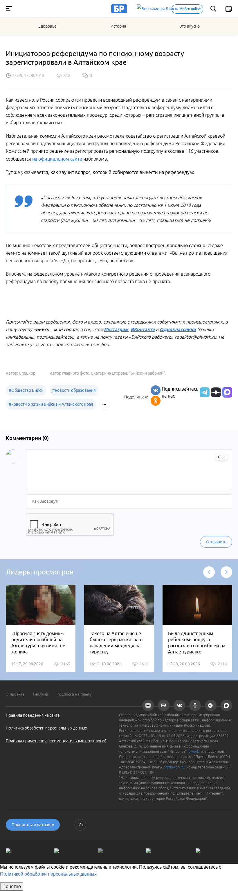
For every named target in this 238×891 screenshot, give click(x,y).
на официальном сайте (57, 158)
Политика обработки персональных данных (46, 728)
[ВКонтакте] (156, 390)
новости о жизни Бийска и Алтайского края (51, 404)
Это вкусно (190, 26)
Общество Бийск (26, 390)
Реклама (40, 694)
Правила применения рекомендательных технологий (56, 741)
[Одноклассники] (156, 401)
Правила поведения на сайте (33, 715)
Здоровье (47, 26)
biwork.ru (195, 751)
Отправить (216, 542)
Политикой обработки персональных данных (48, 874)
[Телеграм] (204, 392)
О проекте (15, 694)
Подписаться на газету (33, 824)
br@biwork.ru (174, 767)
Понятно (11, 886)
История (118, 26)
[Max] (227, 392)
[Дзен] (215, 392)
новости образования (74, 390)
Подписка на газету (74, 694)
